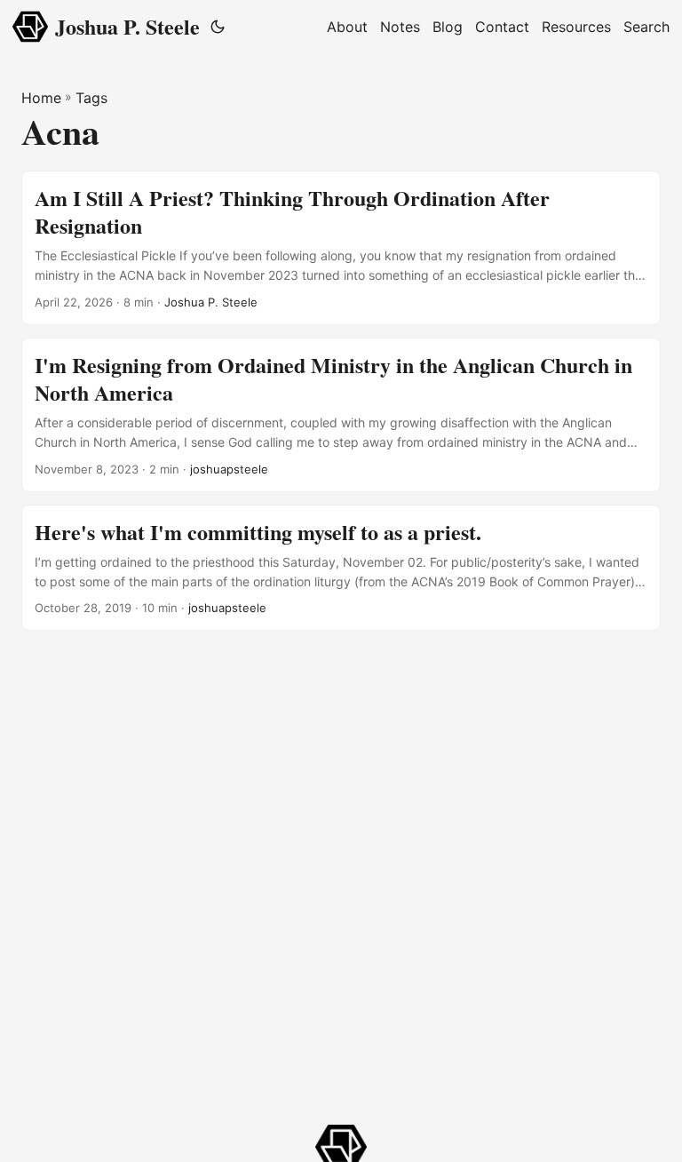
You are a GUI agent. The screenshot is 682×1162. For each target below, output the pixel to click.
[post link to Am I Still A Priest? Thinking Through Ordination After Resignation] (341, 247)
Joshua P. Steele (127, 26)
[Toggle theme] (217, 26)
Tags (91, 98)
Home (41, 98)
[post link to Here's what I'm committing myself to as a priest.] (341, 568)
